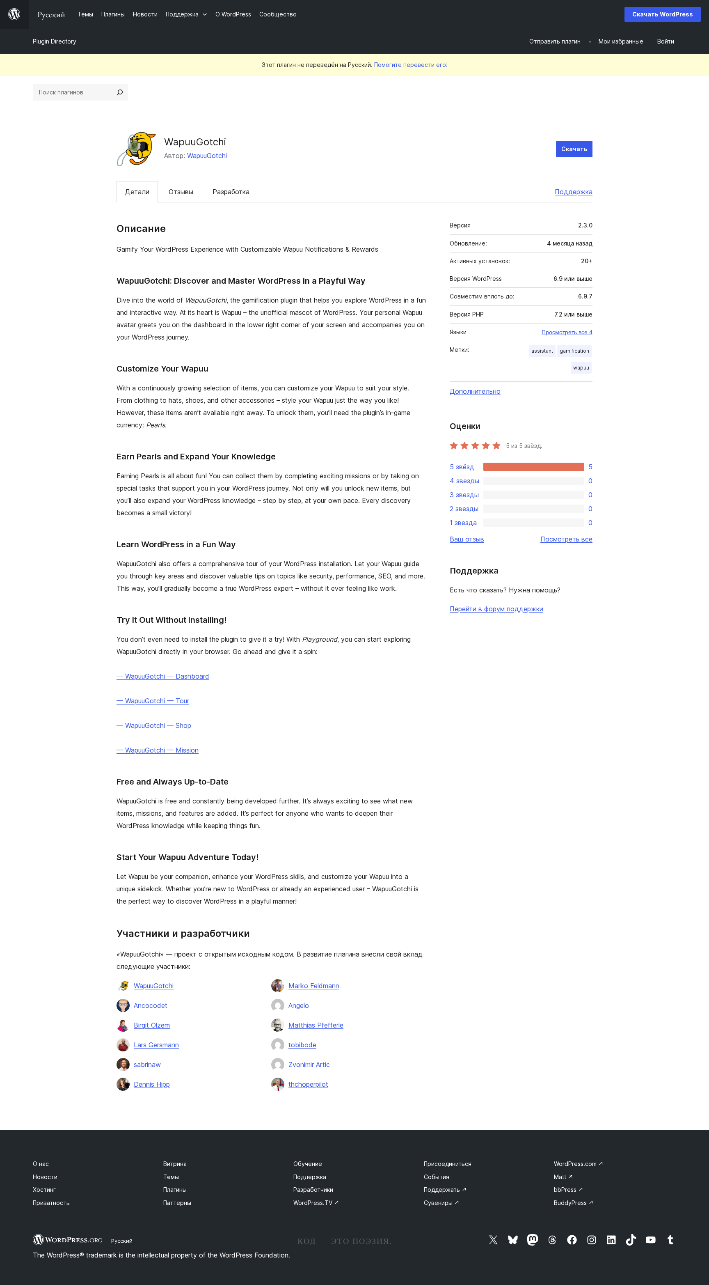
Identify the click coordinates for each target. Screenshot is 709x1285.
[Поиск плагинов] (120, 92)
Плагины (175, 1189)
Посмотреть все (566, 539)
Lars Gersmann (156, 1045)
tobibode (302, 1045)
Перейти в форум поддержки (496, 609)
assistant (542, 351)
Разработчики (313, 1189)
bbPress (568, 1189)
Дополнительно (475, 391)
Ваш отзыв (467, 539)
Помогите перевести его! (411, 64)
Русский (122, 1240)
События (436, 1176)
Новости (45, 1176)
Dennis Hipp (152, 1084)
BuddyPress (574, 1202)
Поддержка (573, 192)
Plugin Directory (54, 41)
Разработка (231, 192)
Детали (137, 192)
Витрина (175, 1163)
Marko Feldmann (313, 986)
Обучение (307, 1163)
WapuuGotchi (207, 155)
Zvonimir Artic (309, 1064)
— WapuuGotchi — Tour (153, 701)
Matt (563, 1176)
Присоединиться (447, 1163)
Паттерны (177, 1202)
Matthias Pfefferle (315, 1025)
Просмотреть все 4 (567, 332)
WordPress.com (579, 1163)
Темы (171, 1176)
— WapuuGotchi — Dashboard (163, 676)
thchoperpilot (308, 1084)
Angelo (298, 1005)
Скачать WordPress (662, 14)
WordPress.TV (316, 1202)
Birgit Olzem (152, 1025)
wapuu (581, 368)
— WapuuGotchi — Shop (154, 725)
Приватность (51, 1202)
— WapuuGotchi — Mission (158, 750)
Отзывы (181, 192)
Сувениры (442, 1202)
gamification (574, 351)
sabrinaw (147, 1064)
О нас (41, 1163)
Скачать (574, 148)
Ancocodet (150, 1005)
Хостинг (44, 1189)
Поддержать (445, 1189)
